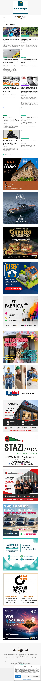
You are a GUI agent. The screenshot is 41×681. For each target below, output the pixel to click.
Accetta (18, 676)
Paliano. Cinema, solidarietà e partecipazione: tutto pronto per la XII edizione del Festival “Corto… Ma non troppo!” (11, 89)
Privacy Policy (29, 679)
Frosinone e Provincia (7, 85)
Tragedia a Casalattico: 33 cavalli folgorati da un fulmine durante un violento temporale (29, 39)
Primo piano (5, 138)
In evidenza (23, 57)
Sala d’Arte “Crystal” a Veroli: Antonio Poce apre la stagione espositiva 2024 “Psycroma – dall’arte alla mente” (10, 142)
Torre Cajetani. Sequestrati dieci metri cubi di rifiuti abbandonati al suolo (11, 39)
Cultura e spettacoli (25, 85)
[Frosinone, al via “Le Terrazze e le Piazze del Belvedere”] (29, 111)
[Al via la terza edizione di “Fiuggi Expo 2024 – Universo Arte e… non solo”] (29, 53)
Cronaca (4, 57)
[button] (39, 666)
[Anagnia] (20, 17)
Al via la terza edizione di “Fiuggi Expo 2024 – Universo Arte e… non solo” (29, 61)
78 (10, 154)
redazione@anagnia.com (23, 664)
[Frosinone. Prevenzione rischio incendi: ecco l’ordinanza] (29, 134)
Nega (24, 676)
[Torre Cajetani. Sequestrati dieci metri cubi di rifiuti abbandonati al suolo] (11, 32)
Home (4, 21)
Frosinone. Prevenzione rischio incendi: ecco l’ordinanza (28, 141)
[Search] (37, 17)
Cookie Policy (25, 679)
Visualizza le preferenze (33, 676)
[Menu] (4, 17)
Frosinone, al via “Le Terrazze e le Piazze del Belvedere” (29, 118)
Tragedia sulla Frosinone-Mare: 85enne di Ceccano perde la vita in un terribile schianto (11, 61)
